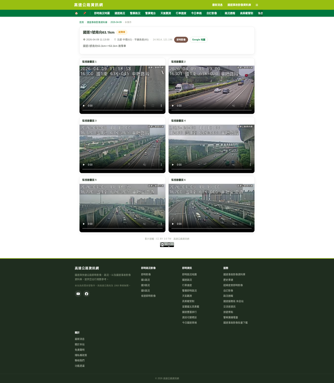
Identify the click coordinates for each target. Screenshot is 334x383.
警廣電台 (150, 13)
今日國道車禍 (189, 322)
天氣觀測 (166, 13)
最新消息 (80, 339)
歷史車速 (228, 279)
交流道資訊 (229, 306)
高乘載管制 (246, 13)
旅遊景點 (228, 312)
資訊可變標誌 (189, 317)
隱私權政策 (81, 355)
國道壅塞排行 (189, 312)
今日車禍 (196, 13)
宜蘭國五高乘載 (190, 306)
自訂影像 (211, 13)
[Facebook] (86, 293)
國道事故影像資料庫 (97, 22)
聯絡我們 (80, 360)
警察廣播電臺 (230, 317)
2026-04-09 (116, 22)
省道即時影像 (148, 295)
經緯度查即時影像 (233, 285)
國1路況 (145, 279)
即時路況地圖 (102, 13)
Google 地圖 (198, 39)
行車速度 (181, 13)
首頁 (81, 22)
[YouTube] (78, 293)
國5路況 (145, 290)
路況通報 (230, 13)
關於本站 (80, 344)
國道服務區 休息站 (233, 301)
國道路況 (120, 13)
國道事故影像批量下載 (235, 322)
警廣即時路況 (189, 290)
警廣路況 (135, 13)
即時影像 (181, 39)
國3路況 (145, 285)
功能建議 (80, 365)
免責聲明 (80, 349)
